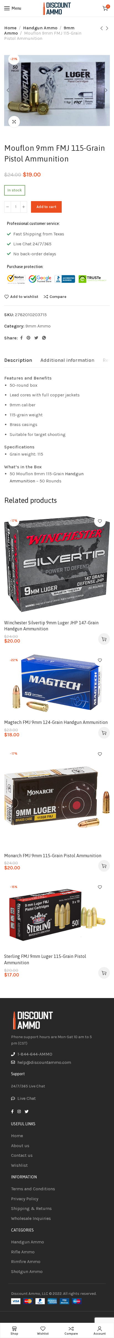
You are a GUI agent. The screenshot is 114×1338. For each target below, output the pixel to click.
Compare (58, 296)
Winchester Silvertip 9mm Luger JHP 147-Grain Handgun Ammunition (51, 625)
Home (10, 27)
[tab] (18, 360)
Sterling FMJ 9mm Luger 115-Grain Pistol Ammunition (45, 959)
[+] (23, 207)
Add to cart (46, 207)
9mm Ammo (38, 326)
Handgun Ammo (40, 27)
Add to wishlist (24, 296)
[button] (104, 639)
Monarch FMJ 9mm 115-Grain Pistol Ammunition (52, 855)
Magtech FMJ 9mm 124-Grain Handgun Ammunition (56, 722)
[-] (7, 207)
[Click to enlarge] (14, 122)
